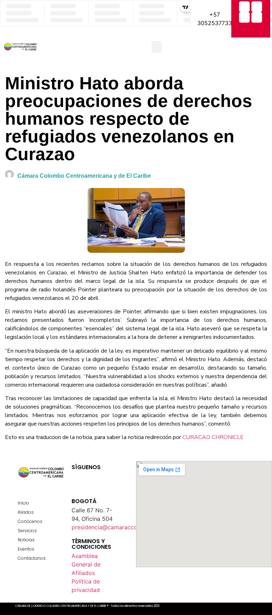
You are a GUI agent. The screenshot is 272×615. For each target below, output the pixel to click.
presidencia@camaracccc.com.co (117, 527)
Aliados (26, 512)
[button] (157, 47)
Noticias (26, 540)
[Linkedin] (256, 17)
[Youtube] (101, 475)
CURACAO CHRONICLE (213, 437)
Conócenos (30, 521)
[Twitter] (256, 6)
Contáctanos (32, 558)
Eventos (26, 549)
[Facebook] (244, 6)
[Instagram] (244, 17)
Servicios (27, 531)
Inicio (23, 503)
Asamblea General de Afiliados (86, 564)
